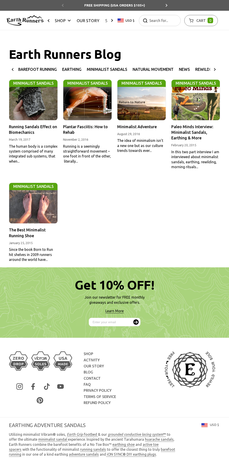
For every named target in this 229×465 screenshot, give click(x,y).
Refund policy (97, 403)
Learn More (114, 311)
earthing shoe (123, 444)
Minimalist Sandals (107, 69)
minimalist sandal (53, 439)
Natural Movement (153, 69)
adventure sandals (84, 454)
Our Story (94, 366)
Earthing (71, 69)
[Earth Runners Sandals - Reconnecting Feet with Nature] (25, 20)
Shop (88, 354)
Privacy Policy (98, 390)
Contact (92, 378)
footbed (82, 434)
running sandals (93, 449)
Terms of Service (100, 397)
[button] (201, 20)
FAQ (87, 384)
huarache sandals (159, 439)
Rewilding (205, 69)
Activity (92, 360)
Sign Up (136, 322)
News (184, 69)
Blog (88, 372)
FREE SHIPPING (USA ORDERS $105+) (114, 5)
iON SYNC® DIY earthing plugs (131, 454)
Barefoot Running (37, 69)
